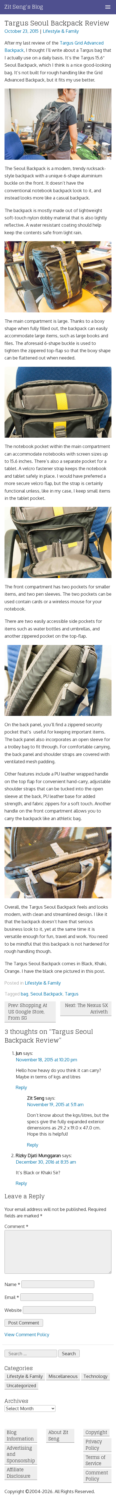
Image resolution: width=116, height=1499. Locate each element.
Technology (95, 1376)
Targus (72, 994)
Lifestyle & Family (61, 31)
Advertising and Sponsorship (21, 1454)
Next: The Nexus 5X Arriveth (86, 1008)
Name (12, 1284)
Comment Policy (97, 1476)
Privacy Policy (94, 1445)
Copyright (96, 1433)
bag (24, 994)
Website (13, 1310)
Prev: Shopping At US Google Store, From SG (27, 1011)
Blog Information (20, 1436)
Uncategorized (21, 1385)
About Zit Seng (58, 1436)
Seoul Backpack (46, 994)
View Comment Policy (27, 1334)
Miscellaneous (63, 1376)
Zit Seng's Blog (24, 6)
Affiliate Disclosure (18, 1473)
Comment (16, 1226)
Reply (21, 1087)
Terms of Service (95, 1460)
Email (12, 1297)
